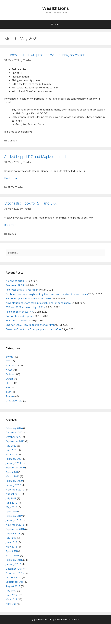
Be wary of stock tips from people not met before (33, 329)
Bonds (9, 356)
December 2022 (15, 432)
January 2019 (13, 520)
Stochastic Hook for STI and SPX (30, 203)
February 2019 (14, 516)
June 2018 (11, 542)
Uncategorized (14, 400)
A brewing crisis (15, 280)
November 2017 (15, 573)
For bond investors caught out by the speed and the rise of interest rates (47, 294)
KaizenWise (73, 619)
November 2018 (15, 524)
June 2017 (11, 595)
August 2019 (13, 494)
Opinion (12, 140)
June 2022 (11, 450)
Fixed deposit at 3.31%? (19, 311)
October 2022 (13, 436)
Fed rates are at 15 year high (22, 289)
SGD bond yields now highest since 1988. (29, 298)
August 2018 (13, 533)
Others (9, 378)
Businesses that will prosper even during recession (44, 54)
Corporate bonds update (20, 316)
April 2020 (12, 472)
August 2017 (13, 586)
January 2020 (13, 485)
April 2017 (12, 603)
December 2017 (15, 568)
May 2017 (11, 599)
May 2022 (11, 454)
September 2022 (15, 441)
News (9, 369)
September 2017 (15, 581)
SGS (8, 387)
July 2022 (11, 445)
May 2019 (11, 507)
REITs (11, 187)
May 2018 (11, 546)
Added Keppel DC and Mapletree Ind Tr (36, 156)
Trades (19, 187)
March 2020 (13, 476)
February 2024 (14, 428)
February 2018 (14, 559)
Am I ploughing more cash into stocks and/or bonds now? (38, 303)
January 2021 (13, 463)
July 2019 (11, 498)
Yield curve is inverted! (18, 320)
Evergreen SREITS (16, 285)
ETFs (8, 361)
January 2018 (13, 564)
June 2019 (11, 502)
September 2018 (15, 529)
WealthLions (55, 8)
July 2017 (11, 590)
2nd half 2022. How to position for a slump (30, 324)
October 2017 (13, 577)
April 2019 (12, 511)
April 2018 (12, 551)
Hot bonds (12, 365)
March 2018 (13, 555)
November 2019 (15, 489)
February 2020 (14, 480)
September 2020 (15, 467)
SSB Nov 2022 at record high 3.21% (26, 307)
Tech (8, 391)
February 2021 (14, 458)
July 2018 (11, 537)
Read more (10, 178)
